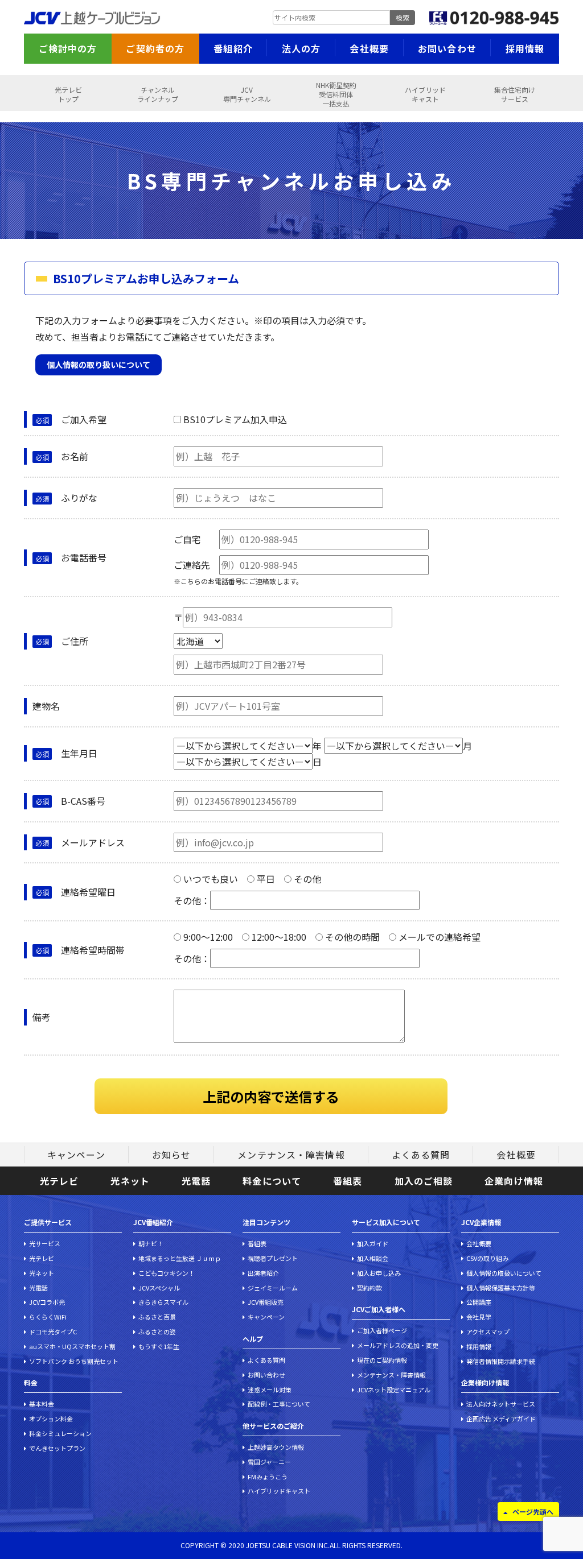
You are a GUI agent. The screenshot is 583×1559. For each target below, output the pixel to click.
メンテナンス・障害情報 (290, 1154)
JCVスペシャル (159, 1287)
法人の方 (301, 48)
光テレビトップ (68, 94)
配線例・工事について (279, 1403)
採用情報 (525, 48)
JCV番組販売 (266, 1301)
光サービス (44, 1243)
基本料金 (41, 1403)
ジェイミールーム (273, 1287)
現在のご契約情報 (382, 1359)
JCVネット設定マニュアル (393, 1389)
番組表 (347, 1181)
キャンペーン (76, 1154)
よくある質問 (421, 1154)
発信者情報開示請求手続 (500, 1361)
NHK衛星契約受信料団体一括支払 (336, 94)
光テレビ (59, 1181)
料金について (272, 1181)
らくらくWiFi (48, 1316)
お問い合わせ (447, 48)
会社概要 (369, 48)
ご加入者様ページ (382, 1330)
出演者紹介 (263, 1272)
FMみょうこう (268, 1476)
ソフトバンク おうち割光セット (73, 1361)
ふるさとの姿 (157, 1331)
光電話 (196, 1181)
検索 (402, 17)
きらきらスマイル (163, 1301)
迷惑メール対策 (270, 1389)
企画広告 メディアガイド (501, 1418)
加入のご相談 (424, 1181)
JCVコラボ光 (47, 1301)
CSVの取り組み (487, 1258)
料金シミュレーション (60, 1433)
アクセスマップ (488, 1331)
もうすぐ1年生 (158, 1346)
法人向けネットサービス (500, 1403)
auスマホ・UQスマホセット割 (72, 1346)
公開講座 (478, 1301)
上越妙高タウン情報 (276, 1447)
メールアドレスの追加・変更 (397, 1345)
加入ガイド (372, 1243)
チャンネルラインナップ (157, 94)
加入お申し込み (379, 1272)
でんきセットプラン (57, 1448)
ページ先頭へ (532, 1511)
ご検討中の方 (68, 48)
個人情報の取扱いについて (503, 1272)
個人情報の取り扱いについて (98, 364)
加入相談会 (372, 1258)
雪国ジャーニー (269, 1461)
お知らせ (171, 1154)
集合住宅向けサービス (514, 94)
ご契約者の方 (155, 48)
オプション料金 (51, 1418)
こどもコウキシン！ (166, 1272)
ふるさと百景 (157, 1316)
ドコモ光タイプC (53, 1331)
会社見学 (478, 1316)
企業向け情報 (514, 1181)
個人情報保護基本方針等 (500, 1287)
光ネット (129, 1181)
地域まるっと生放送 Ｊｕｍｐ (179, 1258)
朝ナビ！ (150, 1243)
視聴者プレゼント (273, 1258)
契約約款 (369, 1287)
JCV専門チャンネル (247, 94)
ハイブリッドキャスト (425, 94)
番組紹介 (233, 48)
